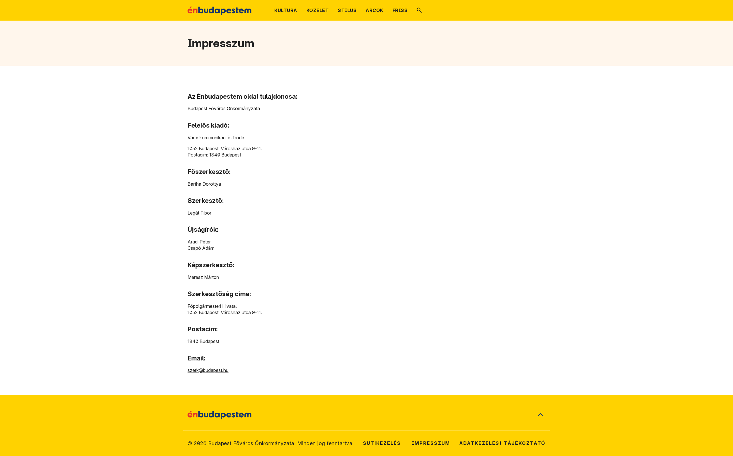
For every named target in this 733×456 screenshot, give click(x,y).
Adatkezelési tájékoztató (502, 443)
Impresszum (431, 443)
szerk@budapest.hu (208, 370)
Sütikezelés (382, 443)
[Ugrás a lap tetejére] (540, 415)
